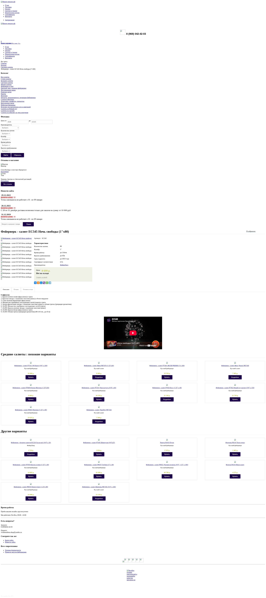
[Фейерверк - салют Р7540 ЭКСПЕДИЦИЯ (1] (167, 363)
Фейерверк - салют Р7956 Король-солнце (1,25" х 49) (31, 465)
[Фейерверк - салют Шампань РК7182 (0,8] (99, 484)
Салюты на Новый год (9, 109)
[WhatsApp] (47, 283)
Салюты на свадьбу (8, 111)
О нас (7, 5)
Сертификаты (10, 14)
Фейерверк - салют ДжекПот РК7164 (98, 410)
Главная (3, 63)
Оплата (7, 9)
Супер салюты (6, 79)
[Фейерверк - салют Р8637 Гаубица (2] (99, 462)
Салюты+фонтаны (7, 99)
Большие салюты (7, 81)
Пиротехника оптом (12, 13)
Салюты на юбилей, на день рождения (14, 112)
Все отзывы (8, 184)
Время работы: (39, 252)
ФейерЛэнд (64, 265)
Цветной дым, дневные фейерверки (13, 88)
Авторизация (9, 20)
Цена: (38, 270)
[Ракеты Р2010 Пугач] (167, 440)
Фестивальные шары (8, 90)
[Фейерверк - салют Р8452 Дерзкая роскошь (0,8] (167, 462)
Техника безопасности (13, 550)
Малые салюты (6, 84)
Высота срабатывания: (42, 256)
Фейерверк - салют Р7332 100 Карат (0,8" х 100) (30, 365)
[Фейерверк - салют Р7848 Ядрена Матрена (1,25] (31, 385)
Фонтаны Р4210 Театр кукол (235, 442)
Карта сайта (9, 540)
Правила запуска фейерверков (15, 552)
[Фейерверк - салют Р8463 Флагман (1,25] (31, 407)
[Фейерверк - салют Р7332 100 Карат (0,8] (31, 363)
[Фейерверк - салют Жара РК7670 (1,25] (99, 363)
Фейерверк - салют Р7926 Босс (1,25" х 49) (167, 388)
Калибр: (37, 249)
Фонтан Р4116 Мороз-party (235, 465)
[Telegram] (50, 283)
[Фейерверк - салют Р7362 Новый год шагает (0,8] (235, 385)
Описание (6, 289)
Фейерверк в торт (7, 86)
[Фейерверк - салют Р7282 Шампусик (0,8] (99, 440)
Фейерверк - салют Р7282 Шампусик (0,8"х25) (99, 442)
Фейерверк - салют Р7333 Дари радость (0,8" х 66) (99, 388)
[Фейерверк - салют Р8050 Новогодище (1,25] (31, 484)
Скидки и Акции (11, 11)
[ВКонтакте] (35, 283)
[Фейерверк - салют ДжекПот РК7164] (99, 407)
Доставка (8, 7)
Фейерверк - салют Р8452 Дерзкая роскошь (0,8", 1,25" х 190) (167, 465)
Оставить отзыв (28, 289)
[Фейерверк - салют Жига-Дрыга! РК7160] (235, 363)
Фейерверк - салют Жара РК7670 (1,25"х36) (99, 365)
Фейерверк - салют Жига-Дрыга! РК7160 (235, 365)
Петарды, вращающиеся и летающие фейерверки (18, 97)
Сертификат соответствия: (43, 262)
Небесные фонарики (8, 105)
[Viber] (44, 283)
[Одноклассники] (38, 283)
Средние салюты (7, 67)
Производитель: (39, 265)
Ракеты (3, 94)
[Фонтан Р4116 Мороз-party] (235, 462)
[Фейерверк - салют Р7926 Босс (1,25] (167, 385)
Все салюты (5, 77)
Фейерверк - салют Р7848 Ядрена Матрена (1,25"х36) (31, 388)
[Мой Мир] (41, 283)
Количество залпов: (41, 246)
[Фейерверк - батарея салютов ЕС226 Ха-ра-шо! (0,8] (31, 440)
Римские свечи (6, 92)
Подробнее (5, 172)
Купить (31, 377)
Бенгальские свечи (7, 103)
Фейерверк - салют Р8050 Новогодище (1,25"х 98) (31, 487)
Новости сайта (10, 542)
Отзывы (16, 289)
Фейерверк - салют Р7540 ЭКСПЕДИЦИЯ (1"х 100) (167, 365)
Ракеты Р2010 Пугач (167, 442)
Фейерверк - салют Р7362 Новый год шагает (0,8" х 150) (235, 388)
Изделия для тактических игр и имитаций (16, 107)
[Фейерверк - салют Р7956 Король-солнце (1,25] (31, 462)
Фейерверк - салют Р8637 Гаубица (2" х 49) (99, 465)
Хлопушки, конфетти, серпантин (12, 101)
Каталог (4, 65)
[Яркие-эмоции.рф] (8, 2)
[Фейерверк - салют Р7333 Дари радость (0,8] (99, 385)
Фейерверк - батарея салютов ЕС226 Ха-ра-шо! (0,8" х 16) (31, 442)
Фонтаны (4, 96)
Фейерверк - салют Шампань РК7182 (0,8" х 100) (99, 487)
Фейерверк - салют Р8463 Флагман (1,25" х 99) (31, 410)
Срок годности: (39, 259)
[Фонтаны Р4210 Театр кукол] (235, 440)
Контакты (8, 16)
